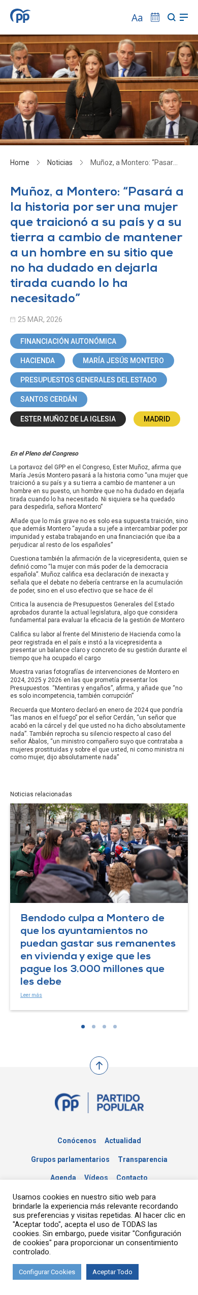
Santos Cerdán (48, 399)
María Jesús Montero (123, 361)
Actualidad (123, 1141)
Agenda (63, 1178)
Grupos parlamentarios (70, 1159)
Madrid (157, 419)
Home (19, 162)
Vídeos (96, 1178)
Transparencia (143, 1159)
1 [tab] (83, 1026)
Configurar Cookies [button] (47, 1272)
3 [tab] (104, 1026)
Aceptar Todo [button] (112, 1272)
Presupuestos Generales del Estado (88, 380)
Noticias (60, 162)
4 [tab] (115, 1026)
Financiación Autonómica (68, 341)
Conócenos (76, 1141)
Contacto (132, 1178)
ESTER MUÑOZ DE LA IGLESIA (68, 419)
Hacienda (37, 361)
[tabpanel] (99, 906)
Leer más (31, 995)
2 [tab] (93, 1026)
